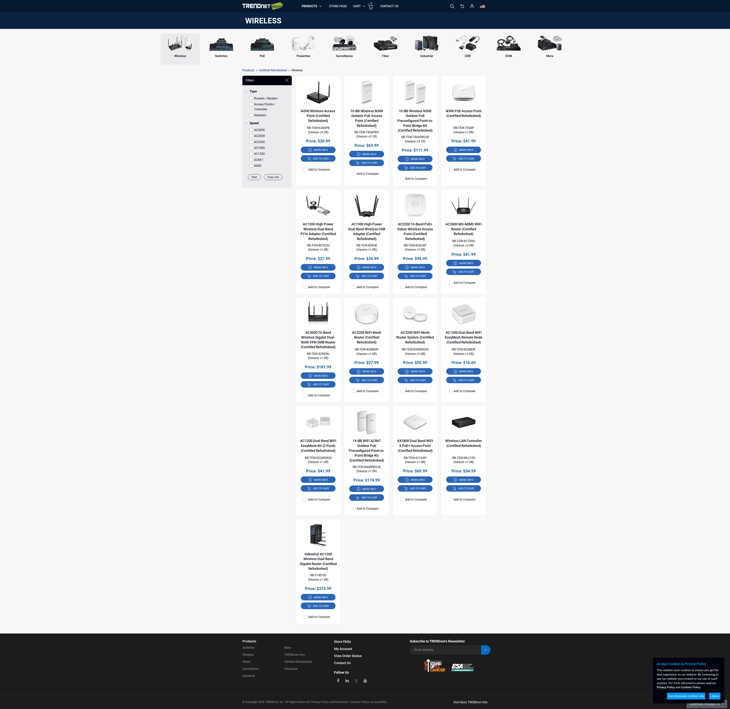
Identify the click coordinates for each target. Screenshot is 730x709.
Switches (248, 647)
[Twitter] (356, 680)
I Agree (714, 696)
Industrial (248, 676)
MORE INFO (321, 149)
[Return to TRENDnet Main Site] (462, 6)
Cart (357, 6)
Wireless (248, 655)
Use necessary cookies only (686, 696)
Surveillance (250, 669)
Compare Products (704, 704)
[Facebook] (338, 680)
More (287, 647)
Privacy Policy (666, 687)
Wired (246, 662)
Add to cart (321, 158)
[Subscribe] (485, 650)
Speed (254, 123)
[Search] (452, 6)
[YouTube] (365, 680)
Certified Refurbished (298, 662)
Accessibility (378, 702)
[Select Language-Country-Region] (482, 6)
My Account (343, 649)
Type (253, 91)
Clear (254, 177)
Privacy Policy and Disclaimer (329, 702)
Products (248, 70)
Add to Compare (319, 169)
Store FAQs (338, 6)
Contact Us (389, 6)
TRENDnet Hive (294, 655)
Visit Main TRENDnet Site (470, 702)
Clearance (291, 669)
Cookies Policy (359, 702)
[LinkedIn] (347, 680)
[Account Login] (472, 6)
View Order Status (348, 656)
